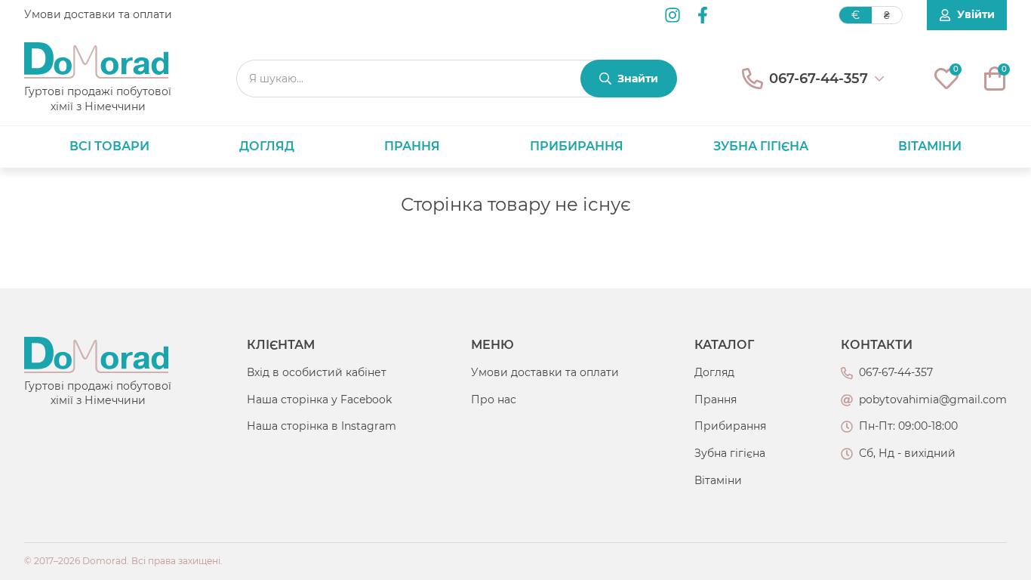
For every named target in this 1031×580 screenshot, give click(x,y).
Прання (412, 146)
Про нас (493, 399)
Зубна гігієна (760, 146)
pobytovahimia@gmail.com (933, 399)
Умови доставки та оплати (98, 14)
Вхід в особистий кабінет (316, 372)
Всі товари (109, 146)
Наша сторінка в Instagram (321, 426)
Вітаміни (930, 146)
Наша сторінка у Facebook (319, 399)
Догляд (266, 146)
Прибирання (576, 146)
